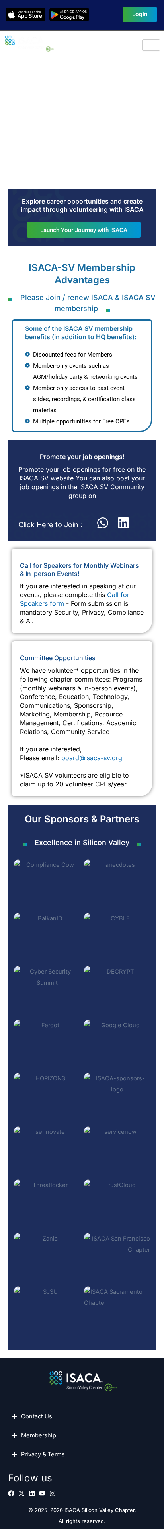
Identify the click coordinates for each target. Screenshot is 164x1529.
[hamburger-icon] (151, 45)
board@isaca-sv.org (91, 758)
